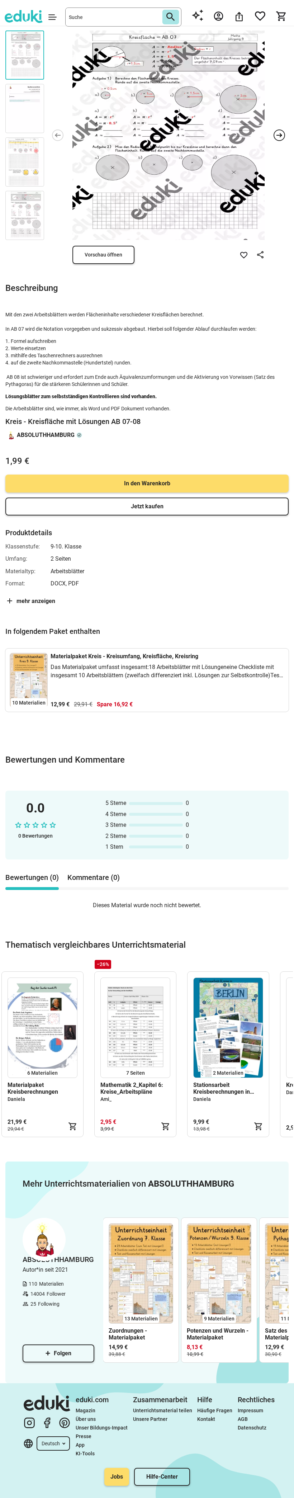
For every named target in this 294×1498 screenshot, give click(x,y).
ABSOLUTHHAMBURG (46, 435)
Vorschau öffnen (103, 255)
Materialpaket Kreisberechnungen (33, 1088)
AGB (243, 1419)
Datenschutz (252, 1428)
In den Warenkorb (147, 483)
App (80, 1445)
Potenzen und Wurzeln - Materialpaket (217, 1334)
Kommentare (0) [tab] (93, 877)
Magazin (85, 1410)
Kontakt (206, 1419)
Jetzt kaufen (147, 506)
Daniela (16, 1099)
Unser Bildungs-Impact (102, 1428)
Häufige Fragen (214, 1410)
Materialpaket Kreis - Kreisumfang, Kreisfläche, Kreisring (124, 656)
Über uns (86, 1419)
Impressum (250, 1410)
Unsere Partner (150, 1419)
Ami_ (106, 1099)
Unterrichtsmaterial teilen (162, 1410)
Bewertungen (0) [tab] (32, 877)
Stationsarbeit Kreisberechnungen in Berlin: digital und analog (225, 1088)
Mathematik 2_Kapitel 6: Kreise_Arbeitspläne (131, 1088)
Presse (83, 1436)
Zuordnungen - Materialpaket (128, 1334)
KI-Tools (85, 1453)
